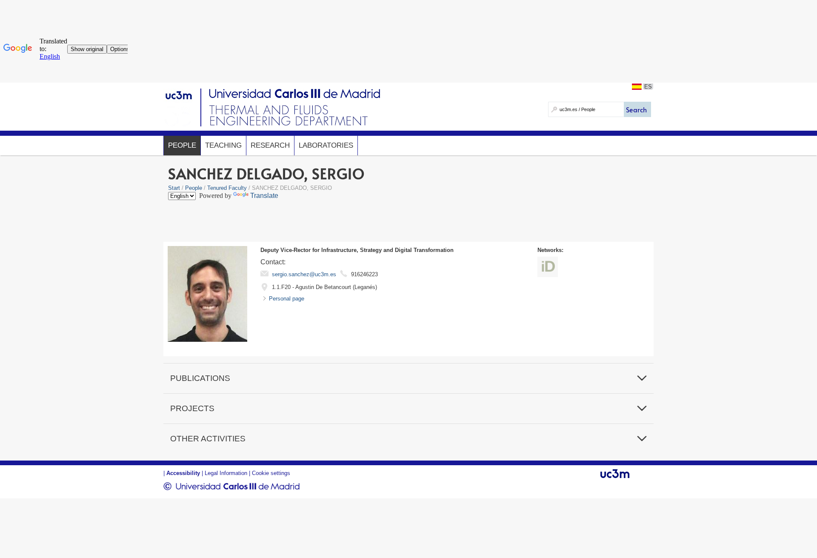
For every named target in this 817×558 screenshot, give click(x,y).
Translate (264, 195)
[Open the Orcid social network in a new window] (547, 267)
